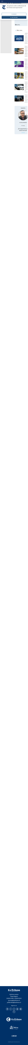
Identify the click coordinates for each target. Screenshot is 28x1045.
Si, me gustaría (14, 17)
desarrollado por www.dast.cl (14, 1041)
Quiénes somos (14, 994)
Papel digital (14, 996)
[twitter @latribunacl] (10, 1009)
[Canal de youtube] (20, 1009)
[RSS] (14, 1011)
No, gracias (14, 14)
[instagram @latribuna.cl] (14, 1009)
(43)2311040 (10, 998)
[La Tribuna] (14, 1019)
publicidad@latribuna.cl (14, 1002)
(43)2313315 (17, 998)
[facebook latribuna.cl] (7, 1009)
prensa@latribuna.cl (14, 1000)
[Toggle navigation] (2, 1)
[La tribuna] (14, 990)
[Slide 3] (24, 133)
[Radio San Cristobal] (14, 1027)
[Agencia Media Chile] (14, 1036)
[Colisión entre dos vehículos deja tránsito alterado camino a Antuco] (20, 75)
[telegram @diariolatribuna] (17, 1009)
